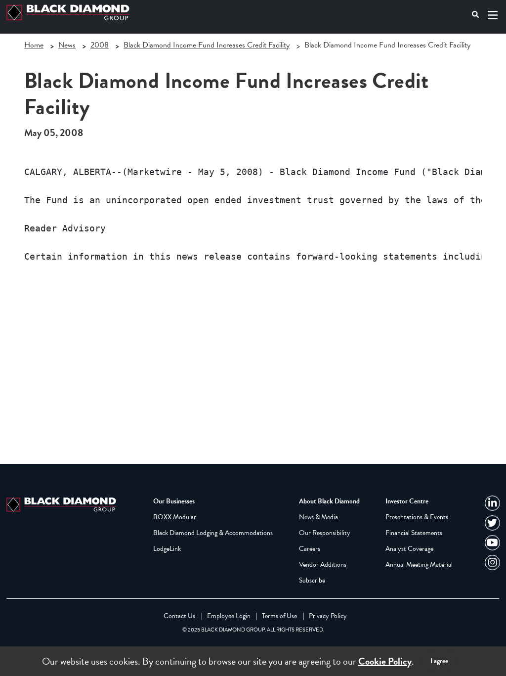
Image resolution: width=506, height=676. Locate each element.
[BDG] (63, 503)
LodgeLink (167, 548)
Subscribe (312, 580)
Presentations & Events (416, 517)
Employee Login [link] (229, 616)
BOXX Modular (174, 517)
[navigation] (492, 503)
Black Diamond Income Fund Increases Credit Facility (207, 45)
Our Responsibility (324, 533)
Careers (309, 548)
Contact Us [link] (179, 616)
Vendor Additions (322, 564)
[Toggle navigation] (493, 14)
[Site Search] (475, 14)
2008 (99, 45)
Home (33, 45)
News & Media (318, 517)
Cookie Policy (385, 661)
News (67, 45)
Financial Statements (413, 533)
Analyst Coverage (409, 548)
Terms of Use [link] (279, 616)
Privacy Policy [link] (328, 616)
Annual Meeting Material (419, 564)
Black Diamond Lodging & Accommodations (213, 533)
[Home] (70, 12)
